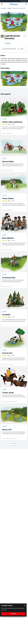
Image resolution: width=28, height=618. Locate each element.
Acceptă (13, 613)
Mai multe (14, 443)
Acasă (4, 8)
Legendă (9, 8)
